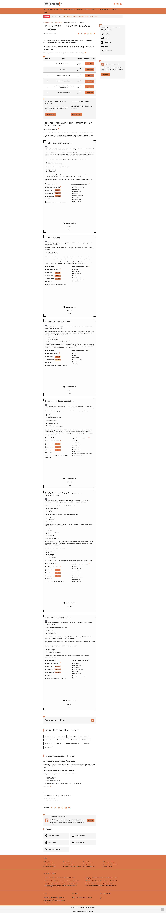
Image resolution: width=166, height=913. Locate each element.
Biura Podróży (108, 50)
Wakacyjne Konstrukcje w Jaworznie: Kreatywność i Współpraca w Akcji (61, 883)
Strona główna (46, 22)
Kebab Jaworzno (108, 866)
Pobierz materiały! (76, 114)
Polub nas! (90, 820)
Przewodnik (115, 9)
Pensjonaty (108, 34)
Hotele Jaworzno (80, 842)
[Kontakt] (117, 4)
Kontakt (73, 899)
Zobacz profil (57, 190)
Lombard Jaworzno (89, 861)
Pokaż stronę (58, 193)
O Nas (77, 907)
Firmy (61, 9)
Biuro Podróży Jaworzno (55, 849)
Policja (56, 9)
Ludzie (45, 12)
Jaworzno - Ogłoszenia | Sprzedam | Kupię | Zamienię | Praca (81, 16)
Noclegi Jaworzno (80, 835)
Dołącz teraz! (105, 74)
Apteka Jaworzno (69, 861)
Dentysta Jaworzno (49, 861)
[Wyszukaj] (121, 4)
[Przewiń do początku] (162, 909)
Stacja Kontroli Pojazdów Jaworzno (73, 866)
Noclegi (107, 38)
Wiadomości (50, 9)
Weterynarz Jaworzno (50, 864)
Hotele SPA (108, 42)
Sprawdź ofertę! (50, 114)
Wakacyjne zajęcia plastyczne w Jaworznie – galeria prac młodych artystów (62, 880)
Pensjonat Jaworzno (54, 835)
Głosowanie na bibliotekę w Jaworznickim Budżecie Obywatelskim (101, 885)
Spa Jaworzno (52, 842)
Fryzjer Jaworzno (88, 864)
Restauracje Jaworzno (90, 866)
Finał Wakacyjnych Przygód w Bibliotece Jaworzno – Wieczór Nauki (101, 880)
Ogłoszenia (67, 9)
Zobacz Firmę (90, 63)
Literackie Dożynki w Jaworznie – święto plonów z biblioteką (100, 883)
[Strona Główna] (44, 9)
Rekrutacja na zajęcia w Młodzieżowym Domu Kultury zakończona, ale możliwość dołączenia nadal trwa (61, 886)
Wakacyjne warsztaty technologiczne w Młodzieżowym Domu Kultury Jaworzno (102, 878)
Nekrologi (87, 9)
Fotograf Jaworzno (69, 864)
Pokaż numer (57, 196)
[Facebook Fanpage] (114, 4)
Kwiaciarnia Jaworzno (109, 861)
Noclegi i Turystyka (58, 22)
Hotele (106, 46)
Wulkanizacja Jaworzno (50, 866)
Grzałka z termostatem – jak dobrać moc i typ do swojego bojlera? (60, 877)
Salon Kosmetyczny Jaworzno (111, 864)
